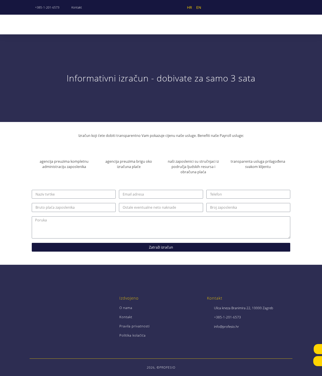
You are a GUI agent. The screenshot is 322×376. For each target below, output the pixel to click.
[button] (289, 24)
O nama (125, 307)
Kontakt (125, 317)
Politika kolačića (132, 335)
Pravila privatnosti (134, 326)
